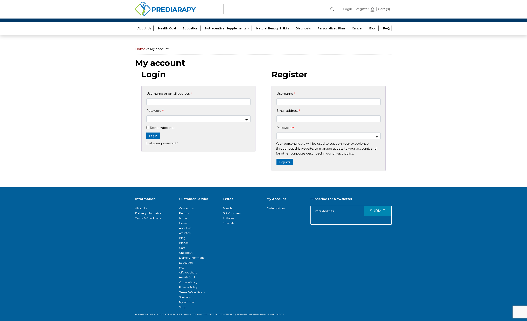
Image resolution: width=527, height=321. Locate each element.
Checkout (185, 252)
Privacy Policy (188, 287)
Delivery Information (148, 213)
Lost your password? (162, 143)
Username (285, 93)
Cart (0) (384, 9)
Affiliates (184, 233)
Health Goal (167, 28)
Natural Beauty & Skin (272, 28)
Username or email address (169, 93)
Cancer (357, 28)
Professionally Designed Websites (195, 314)
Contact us (186, 208)
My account (187, 302)
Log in (153, 135)
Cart (182, 247)
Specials (184, 297)
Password (155, 111)
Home (140, 49)
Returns (184, 213)
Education (190, 28)
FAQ (386, 28)
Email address (288, 111)
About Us (144, 28)
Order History (188, 282)
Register (363, 9)
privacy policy (342, 153)
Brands (183, 242)
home (183, 218)
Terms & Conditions (148, 218)
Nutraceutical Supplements (226, 28)
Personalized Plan (331, 28)
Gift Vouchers (188, 272)
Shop (182, 307)
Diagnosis (303, 28)
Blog (372, 28)
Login (347, 9)
